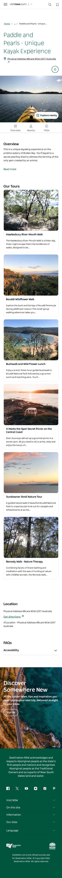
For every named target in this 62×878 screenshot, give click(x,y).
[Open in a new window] (31, 210)
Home (7, 24)
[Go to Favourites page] (57, 4)
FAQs (46, 130)
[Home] (18, 4)
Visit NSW (12, 800)
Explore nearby (48, 115)
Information (13, 815)
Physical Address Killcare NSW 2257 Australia (31, 59)
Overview (15, 130)
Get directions (12, 617)
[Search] (50, 5)
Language (12, 830)
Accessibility (11, 650)
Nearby (31, 130)
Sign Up (11, 712)
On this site (13, 807)
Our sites (11, 822)
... (15, 24)
